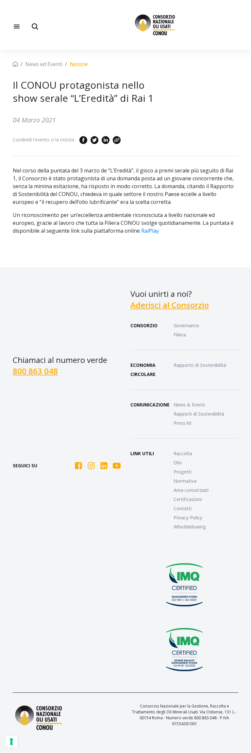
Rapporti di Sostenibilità (199, 414)
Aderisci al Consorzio (169, 304)
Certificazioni (188, 499)
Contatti (183, 508)
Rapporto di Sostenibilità (200, 365)
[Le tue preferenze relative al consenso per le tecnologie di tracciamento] (11, 741)
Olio (178, 462)
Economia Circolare (143, 369)
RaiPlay (150, 230)
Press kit (183, 423)
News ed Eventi (43, 64)
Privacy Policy (188, 517)
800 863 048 (35, 371)
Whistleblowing (190, 527)
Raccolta (183, 453)
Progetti (183, 472)
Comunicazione (150, 405)
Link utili (142, 453)
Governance (186, 325)
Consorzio (144, 325)
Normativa (185, 481)
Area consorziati (191, 490)
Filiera (180, 335)
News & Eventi (189, 405)
